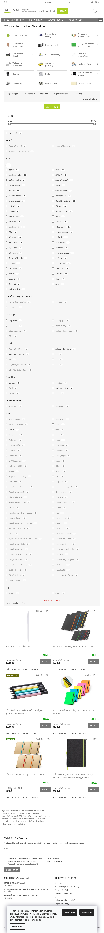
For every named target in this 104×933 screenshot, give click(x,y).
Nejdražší (44, 93)
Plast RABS (61, 570)
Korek (13, 471)
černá (13, 169)
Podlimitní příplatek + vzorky (67, 886)
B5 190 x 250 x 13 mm (20, 369)
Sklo (59, 429)
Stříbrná (14, 284)
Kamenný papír (17, 518)
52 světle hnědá (64, 253)
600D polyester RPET (20, 554)
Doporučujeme (13, 93)
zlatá (59, 216)
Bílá (12, 232)
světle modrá (16, 180)
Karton (60, 507)
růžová (60, 206)
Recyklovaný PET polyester (22, 523)
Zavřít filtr (52, 107)
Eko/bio (60, 383)
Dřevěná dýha (16, 575)
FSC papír (61, 554)
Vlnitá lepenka (17, 580)
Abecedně (77, 93)
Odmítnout (69, 912)
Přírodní (61, 273)
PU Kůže (60, 497)
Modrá (13, 593)
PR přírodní (62, 227)
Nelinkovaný (62, 325)
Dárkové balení (17, 146)
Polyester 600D (17, 466)
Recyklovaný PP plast (66, 575)
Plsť (58, 512)
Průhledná (61, 268)
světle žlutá (16, 216)
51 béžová (15, 253)
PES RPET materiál (18, 528)
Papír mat (61, 450)
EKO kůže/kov (17, 461)
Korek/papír (62, 455)
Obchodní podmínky (63, 893)
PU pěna (60, 481)
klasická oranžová (65, 201)
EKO (59, 393)
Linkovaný (15, 307)
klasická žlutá (63, 211)
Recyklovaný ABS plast (66, 559)
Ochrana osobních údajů (65, 900)
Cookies (58, 896)
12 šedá (60, 237)
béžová (14, 206)
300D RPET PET (17, 570)
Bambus (14, 450)
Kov (58, 434)
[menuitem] (13, 20)
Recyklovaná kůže (64, 544)
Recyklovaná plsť (18, 559)
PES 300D (61, 445)
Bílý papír (15, 320)
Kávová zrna (62, 518)
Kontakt (49, 2)
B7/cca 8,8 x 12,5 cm (19, 364)
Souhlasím (87, 912)
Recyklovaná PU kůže (20, 564)
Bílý (12, 336)
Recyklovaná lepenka (66, 486)
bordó (59, 185)
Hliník (59, 466)
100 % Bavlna (16, 419)
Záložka (60, 302)
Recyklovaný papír (18, 492)
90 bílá (14, 263)
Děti (12, 388)
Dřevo (13, 429)
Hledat (62, 11)
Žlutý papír (61, 320)
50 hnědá (61, 247)
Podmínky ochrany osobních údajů (23, 864)
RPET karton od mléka (66, 549)
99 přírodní (62, 263)
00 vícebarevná (63, 232)
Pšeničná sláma (17, 497)
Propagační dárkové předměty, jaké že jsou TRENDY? (26, 889)
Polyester (15, 440)
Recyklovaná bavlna (19, 502)
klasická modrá (17, 175)
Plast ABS (15, 481)
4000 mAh (15, 406)
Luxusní (14, 383)
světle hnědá (16, 201)
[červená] (8, 165)
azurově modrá (63, 180)
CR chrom (15, 268)
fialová (13, 211)
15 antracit (15, 242)
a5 (58, 354)
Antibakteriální (63, 388)
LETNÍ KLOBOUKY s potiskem (16, 883)
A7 (58, 364)
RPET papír (61, 564)
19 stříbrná (61, 242)
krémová (14, 221)
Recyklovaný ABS (18, 549)
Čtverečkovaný (17, 331)
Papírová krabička (64, 146)
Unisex (13, 393)
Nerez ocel (15, 434)
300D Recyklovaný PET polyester (25, 538)
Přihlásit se (12, 870)
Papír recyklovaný (64, 502)
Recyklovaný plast (64, 538)
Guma (59, 461)
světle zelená (62, 190)
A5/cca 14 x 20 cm (64, 349)
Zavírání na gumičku (19, 302)
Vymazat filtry (51, 600)
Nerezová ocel (63, 492)
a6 (12, 359)
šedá (59, 169)
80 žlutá (60, 258)
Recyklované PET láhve (20, 486)
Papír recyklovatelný (19, 476)
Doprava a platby (62, 903)
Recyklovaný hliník (18, 544)
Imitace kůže (16, 445)
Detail (45, 661)
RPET (13, 533)
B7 (58, 359)
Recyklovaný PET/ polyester (22, 512)
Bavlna (13, 507)
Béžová (14, 279)
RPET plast (61, 528)
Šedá (59, 284)
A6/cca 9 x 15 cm (18, 349)
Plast (59, 424)
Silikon (60, 471)
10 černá (15, 237)
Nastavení (17, 926)
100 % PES (61, 419)
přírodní (61, 221)
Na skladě (15, 133)
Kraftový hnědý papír (66, 331)
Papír (59, 440)
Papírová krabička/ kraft (21, 151)
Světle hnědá (16, 289)
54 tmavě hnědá (17, 258)
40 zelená (15, 247)
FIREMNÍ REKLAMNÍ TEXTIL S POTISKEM (21, 895)
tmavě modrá (16, 185)
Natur (13, 273)
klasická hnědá (17, 195)
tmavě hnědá (62, 195)
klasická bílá (16, 227)
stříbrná (60, 175)
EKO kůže (15, 455)
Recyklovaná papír (64, 533)
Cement (60, 523)
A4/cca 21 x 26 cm (18, 354)
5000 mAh (61, 406)
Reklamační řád (61, 890)
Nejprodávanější (61, 93)
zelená (14, 190)
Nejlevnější (30, 93)
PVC (59, 476)
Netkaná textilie (18, 424)
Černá (59, 279)
